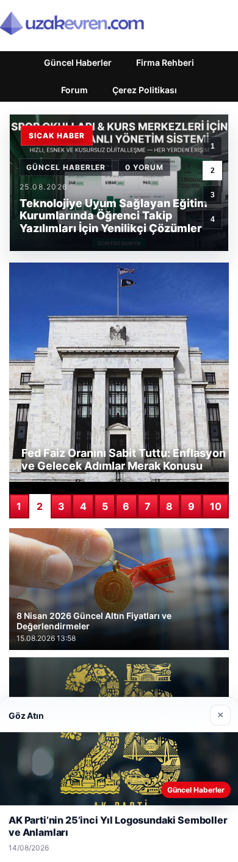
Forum (74, 90)
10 (216, 506)
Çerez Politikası (144, 90)
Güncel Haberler (78, 62)
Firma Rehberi (165, 62)
